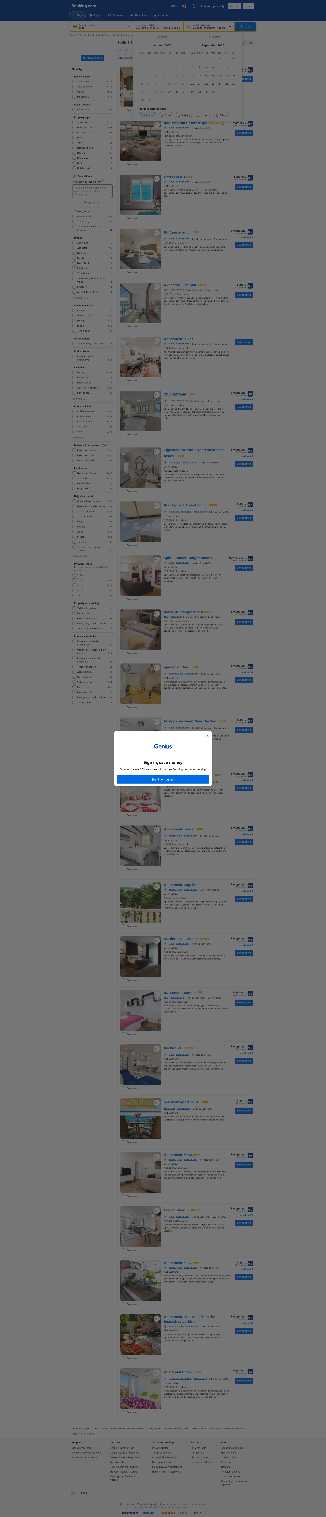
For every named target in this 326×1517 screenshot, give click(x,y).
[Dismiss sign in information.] (207, 736)
